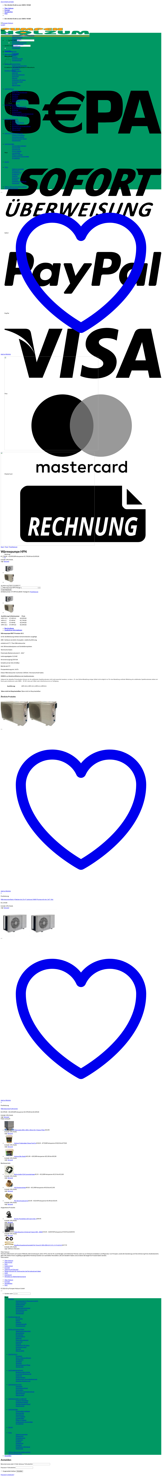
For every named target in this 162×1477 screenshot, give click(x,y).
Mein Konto (8, 1262)
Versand (6, 561)
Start (2, 547)
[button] (11, 54)
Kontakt (7, 10)
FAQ (6, 13)
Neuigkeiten (8, 12)
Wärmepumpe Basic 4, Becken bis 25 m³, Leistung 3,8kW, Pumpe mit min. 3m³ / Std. (27, 899)
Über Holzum (8, 8)
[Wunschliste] (1, 192)
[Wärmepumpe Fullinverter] (9, 572)
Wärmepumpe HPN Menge (11, 587)
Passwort (8, 1467)
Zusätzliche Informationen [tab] (13, 630)
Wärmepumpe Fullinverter (9, 1108)
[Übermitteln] (5, 48)
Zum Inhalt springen (7, 2)
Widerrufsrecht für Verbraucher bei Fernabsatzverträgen (22, 1271)
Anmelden (19, 1471)
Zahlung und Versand (11, 1269)
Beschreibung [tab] (9, 628)
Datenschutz (8, 1266)
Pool (6, 547)
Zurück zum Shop (10, 70)
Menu (3, 30)
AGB (6, 1273)
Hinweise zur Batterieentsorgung (15, 1276)
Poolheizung (13, 547)
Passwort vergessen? (7, 1475)
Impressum (8, 1275)
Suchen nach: (8, 45)
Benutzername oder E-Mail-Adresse (16, 1464)
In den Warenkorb (6, 590)
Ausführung (5, 585)
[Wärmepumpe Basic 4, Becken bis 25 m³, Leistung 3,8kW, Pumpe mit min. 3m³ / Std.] (9, 582)
